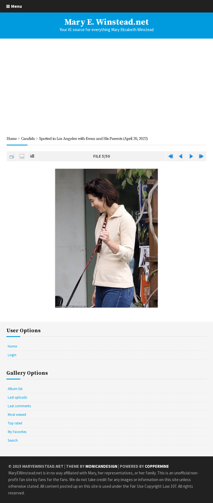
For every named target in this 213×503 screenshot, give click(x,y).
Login (12, 355)
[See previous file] (181, 156)
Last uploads (17, 397)
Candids (28, 138)
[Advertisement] (106, 87)
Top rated (15, 423)
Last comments (19, 406)
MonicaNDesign (101, 466)
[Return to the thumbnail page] (12, 156)
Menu (16, 6)
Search (13, 440)
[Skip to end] (201, 156)
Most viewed (17, 414)
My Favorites (17, 431)
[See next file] (191, 156)
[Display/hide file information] (22, 156)
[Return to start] (171, 156)
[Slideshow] (32, 156)
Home (12, 138)
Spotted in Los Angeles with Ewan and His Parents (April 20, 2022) (93, 138)
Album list (15, 388)
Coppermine (157, 466)
